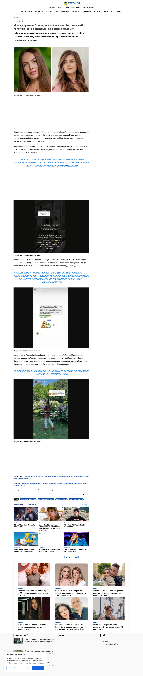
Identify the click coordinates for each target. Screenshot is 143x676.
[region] (25, 662)
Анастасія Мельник (82, 495)
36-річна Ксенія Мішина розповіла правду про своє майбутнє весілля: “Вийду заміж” (32, 627)
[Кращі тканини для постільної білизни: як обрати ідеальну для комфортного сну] (18, 641)
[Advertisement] (51, 115)
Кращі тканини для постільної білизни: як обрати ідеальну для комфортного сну (40, 641)
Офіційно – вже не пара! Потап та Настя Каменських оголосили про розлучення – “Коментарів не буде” (69, 627)
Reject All (25, 668)
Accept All (38, 668)
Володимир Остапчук (28, 499)
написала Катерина (51, 282)
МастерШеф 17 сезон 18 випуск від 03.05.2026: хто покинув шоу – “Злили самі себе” (33, 593)
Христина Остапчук (76, 499)
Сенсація (51, 490)
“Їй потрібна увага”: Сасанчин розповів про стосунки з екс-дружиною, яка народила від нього (108, 593)
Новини (17, 18)
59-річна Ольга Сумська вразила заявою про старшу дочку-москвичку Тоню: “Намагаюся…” (70, 593)
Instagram (62, 166)
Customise (12, 668)
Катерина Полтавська (45, 499)
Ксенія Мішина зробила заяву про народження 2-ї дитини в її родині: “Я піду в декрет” (108, 627)
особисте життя (61, 499)
